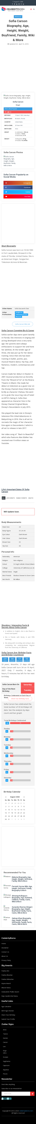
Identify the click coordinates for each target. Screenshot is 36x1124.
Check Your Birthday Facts (20, 699)
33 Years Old (18, 125)
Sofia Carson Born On (10, 684)
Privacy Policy (6, 960)
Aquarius (6, 1070)
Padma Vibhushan (8, 979)
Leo (4, 1046)
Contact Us (5, 952)
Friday (6, 769)
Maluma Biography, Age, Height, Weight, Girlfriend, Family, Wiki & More (22, 879)
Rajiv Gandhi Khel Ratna (10, 996)
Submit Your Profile (8, 1019)
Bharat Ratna (6, 988)
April (18, 115)
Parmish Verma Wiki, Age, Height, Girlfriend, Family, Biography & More (22, 888)
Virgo (5, 1051)
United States (19, 122)
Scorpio (5, 1057)
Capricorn (6, 1065)
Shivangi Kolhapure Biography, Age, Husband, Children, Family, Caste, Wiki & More (22, 899)
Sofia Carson (18, 102)
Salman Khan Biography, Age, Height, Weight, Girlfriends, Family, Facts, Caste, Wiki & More (22, 921)
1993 (21, 115)
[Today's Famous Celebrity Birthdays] (13, 9)
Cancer (5, 1042)
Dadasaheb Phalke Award (10, 992)
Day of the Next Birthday (8, 690)
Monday (7, 737)
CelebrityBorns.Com (26, 1111)
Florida (23, 118)
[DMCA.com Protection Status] (6, 1098)
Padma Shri (5, 971)
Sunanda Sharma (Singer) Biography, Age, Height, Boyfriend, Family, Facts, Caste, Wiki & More (22, 910)
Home (4, 943)
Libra (4, 1053)
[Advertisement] (18, 69)
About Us (5, 956)
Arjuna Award (6, 983)
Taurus (5, 1034)
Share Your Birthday (8, 1015)
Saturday (26, 115)
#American (18, 16)
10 (15, 115)
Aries (16, 129)
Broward (17, 118)
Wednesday (8, 753)
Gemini (5, 1038)
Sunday (7, 729)
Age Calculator (6, 1006)
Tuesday (7, 745)
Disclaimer (5, 948)
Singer (18, 105)
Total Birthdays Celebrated (15, 720)
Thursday (7, 761)
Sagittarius (6, 1061)
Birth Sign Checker (8, 1011)
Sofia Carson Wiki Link (22, 324)
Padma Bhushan (7, 975)
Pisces (5, 1074)
